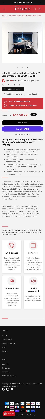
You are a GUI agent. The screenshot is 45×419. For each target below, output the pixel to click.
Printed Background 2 (13, 94)
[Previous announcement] (4, 2)
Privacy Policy (7, 339)
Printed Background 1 (13, 89)
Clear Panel (32, 94)
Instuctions (5, 372)
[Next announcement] (41, 2)
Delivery (4, 351)
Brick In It (19, 415)
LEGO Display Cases (13, 16)
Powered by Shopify (28, 415)
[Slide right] (27, 67)
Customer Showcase (9, 376)
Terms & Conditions (8, 343)
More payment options (22, 134)
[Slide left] (17, 67)
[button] (4, 8)
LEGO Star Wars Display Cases (31, 16)
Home (3, 16)
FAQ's (4, 347)
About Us (5, 364)
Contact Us (6, 368)
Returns (4, 335)
